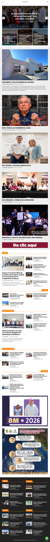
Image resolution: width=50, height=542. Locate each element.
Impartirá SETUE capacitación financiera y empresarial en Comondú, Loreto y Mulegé (40, 295)
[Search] (47, 1)
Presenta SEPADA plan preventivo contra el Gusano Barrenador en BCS (40, 376)
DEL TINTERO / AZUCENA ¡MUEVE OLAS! (16, 165)
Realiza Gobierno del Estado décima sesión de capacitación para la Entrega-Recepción (40, 316)
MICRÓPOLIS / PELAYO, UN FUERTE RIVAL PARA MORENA (22, 237)
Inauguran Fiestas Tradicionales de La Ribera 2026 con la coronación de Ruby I (16, 503)
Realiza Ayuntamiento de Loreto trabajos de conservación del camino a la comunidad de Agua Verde (40, 38)
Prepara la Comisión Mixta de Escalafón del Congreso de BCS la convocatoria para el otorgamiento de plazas (13, 275)
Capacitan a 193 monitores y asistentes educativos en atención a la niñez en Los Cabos (40, 325)
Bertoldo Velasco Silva (8, 239)
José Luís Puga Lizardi (8, 84)
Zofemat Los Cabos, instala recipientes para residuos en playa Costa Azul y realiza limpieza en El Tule (17, 532)
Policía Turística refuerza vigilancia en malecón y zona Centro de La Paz (40, 524)
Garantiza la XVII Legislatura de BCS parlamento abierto (40, 258)
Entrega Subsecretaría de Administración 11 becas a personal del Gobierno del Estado (16, 376)
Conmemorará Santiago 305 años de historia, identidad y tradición (16, 495)
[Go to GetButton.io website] (47, 540)
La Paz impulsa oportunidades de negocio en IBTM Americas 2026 (17, 295)
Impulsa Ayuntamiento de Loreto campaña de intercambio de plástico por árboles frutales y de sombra (16, 524)
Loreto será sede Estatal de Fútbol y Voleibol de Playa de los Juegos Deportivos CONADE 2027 (40, 495)
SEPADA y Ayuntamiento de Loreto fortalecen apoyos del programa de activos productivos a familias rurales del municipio (17, 387)
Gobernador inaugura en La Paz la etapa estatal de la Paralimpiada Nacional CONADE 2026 (39, 487)
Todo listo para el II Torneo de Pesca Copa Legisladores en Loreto (40, 282)
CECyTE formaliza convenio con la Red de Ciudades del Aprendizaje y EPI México (12, 332)
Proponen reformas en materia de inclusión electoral (40, 274)
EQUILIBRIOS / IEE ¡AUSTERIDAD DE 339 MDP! (18, 82)
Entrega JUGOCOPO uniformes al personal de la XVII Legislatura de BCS (39, 266)
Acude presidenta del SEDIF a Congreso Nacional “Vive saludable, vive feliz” (17, 354)
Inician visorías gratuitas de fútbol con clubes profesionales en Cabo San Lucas (40, 504)
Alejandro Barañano (8, 202)
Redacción (20, 23)
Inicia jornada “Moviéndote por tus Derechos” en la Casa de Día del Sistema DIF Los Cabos (40, 354)
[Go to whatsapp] (47, 538)
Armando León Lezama (8, 167)
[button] (22, 26)
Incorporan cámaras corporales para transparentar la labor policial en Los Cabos (40, 532)
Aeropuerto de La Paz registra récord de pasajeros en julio (17, 303)
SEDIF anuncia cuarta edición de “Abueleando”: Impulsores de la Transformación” (17, 363)
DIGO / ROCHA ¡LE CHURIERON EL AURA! (16, 128)
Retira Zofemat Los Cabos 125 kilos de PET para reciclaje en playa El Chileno (17, 516)
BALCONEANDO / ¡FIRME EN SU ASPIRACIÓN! (18, 200)
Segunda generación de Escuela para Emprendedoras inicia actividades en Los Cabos (9, 40)
